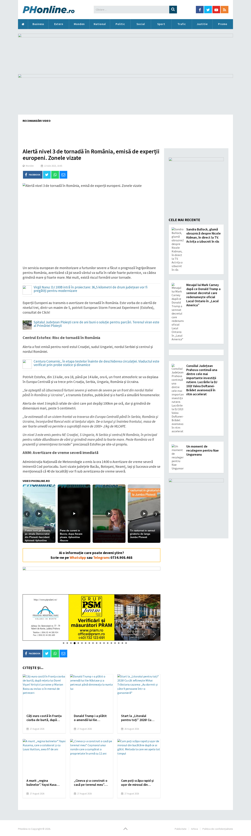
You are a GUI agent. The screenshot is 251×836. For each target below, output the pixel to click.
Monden (79, 24)
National (100, 24)
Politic (120, 24)
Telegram (101, 557)
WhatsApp (78, 557)
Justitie (202, 24)
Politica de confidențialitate (217, 828)
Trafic (182, 24)
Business (38, 24)
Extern (58, 24)
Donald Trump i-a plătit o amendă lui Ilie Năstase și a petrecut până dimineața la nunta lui (91, 718)
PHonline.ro (23, 24)
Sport (161, 24)
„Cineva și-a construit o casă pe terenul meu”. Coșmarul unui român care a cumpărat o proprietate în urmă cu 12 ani (90, 783)
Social (141, 24)
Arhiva (194, 828)
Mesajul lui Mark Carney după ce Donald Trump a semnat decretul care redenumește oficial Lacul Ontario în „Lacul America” (203, 295)
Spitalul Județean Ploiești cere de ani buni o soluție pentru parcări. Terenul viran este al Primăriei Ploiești (96, 324)
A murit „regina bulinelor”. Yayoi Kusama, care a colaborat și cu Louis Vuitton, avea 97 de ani (44, 783)
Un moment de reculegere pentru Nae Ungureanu (202, 450)
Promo (222, 24)
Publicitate (181, 828)
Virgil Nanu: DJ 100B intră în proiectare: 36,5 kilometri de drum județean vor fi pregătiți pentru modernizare (90, 289)
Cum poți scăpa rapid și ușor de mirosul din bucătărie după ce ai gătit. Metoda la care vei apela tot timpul (138, 783)
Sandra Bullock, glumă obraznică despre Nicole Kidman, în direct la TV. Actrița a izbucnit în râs (203, 235)
